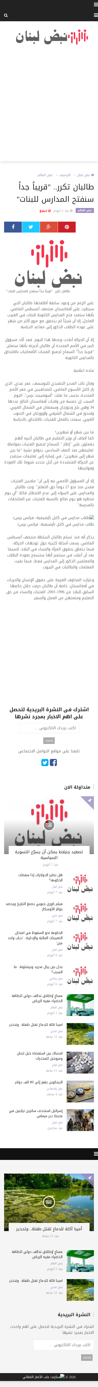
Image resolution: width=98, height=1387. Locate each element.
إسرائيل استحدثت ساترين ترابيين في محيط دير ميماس (36, 1113)
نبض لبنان (84, 175)
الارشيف (65, 175)
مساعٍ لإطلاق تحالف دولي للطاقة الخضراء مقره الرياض (37, 998)
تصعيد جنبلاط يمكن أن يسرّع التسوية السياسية (49, 854)
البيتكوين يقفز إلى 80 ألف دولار (39, 1082)
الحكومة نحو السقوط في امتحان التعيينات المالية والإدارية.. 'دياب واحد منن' (35, 937)
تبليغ (43, 211)
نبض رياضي (56, 978)
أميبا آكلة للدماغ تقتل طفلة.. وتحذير (36, 1024)
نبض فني (57, 915)
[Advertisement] (49, 103)
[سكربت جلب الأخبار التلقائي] (44, 1377)
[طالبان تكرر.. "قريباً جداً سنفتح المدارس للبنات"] (49, 266)
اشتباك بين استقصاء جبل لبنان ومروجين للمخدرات (40, 1056)
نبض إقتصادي (55, 1088)
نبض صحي (56, 1031)
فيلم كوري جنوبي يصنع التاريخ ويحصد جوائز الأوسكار (34, 906)
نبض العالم (45, 175)
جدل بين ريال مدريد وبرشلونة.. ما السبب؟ (38, 969)
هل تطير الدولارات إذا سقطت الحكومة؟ (40, 878)
